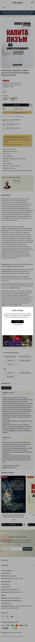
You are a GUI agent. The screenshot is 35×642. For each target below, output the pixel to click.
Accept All (17, 321)
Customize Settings (17, 324)
